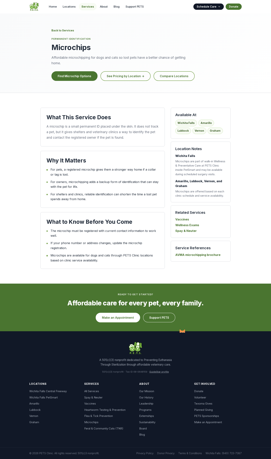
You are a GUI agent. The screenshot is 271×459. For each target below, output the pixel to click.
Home (53, 6)
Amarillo (34, 403)
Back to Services (62, 30)
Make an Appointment (118, 317)
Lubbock (35, 410)
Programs (145, 410)
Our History (146, 397)
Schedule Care (206, 6)
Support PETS (135, 6)
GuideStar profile (159, 371)
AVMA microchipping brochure (197, 255)
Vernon (33, 416)
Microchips (91, 422)
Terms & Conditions (190, 453)
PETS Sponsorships (206, 416)
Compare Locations (174, 76)
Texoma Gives (203, 403)
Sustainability (147, 422)
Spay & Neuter (186, 231)
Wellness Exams (187, 225)
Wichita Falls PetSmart (43, 397)
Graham (34, 422)
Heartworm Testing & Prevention (105, 410)
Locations (69, 6)
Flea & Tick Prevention (98, 416)
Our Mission (146, 391)
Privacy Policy (145, 453)
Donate (233, 6)
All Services (91, 391)
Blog (117, 6)
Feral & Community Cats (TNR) (103, 428)
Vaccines (182, 219)
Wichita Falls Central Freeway (48, 391)
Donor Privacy (166, 453)
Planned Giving (203, 410)
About (104, 6)
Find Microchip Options (74, 76)
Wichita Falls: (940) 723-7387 (224, 453)
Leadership (146, 403)
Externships (146, 416)
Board (143, 428)
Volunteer (200, 397)
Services (87, 6)
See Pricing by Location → (125, 76)
